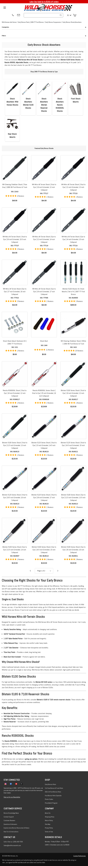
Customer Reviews (9, 820)
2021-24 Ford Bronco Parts (53, 792)
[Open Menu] (4, 7)
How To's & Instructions (11, 832)
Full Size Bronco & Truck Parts (54, 788)
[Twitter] (22, 784)
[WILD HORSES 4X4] (48, 7)
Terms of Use (49, 832)
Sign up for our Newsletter (12, 797)
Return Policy (49, 820)
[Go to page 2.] (57, 571)
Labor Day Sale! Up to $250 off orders (44, 1)
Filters (4, 36)
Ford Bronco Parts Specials (53, 796)
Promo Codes (49, 799)
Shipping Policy (49, 817)
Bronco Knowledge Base (11, 813)
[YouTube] (16, 784)
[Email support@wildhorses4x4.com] (18, 15)
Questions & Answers (10, 824)
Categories (5, 27)
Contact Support (9, 817)
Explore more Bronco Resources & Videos (16, 828)
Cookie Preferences (79, 856)
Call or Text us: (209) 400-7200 (13, 842)
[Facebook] (11, 784)
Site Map (47, 824)
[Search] (60, 15)
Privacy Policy (49, 828)
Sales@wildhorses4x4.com (12, 845)
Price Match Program (51, 803)
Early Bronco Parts (50, 784)
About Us (47, 813)
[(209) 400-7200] (13, 15)
